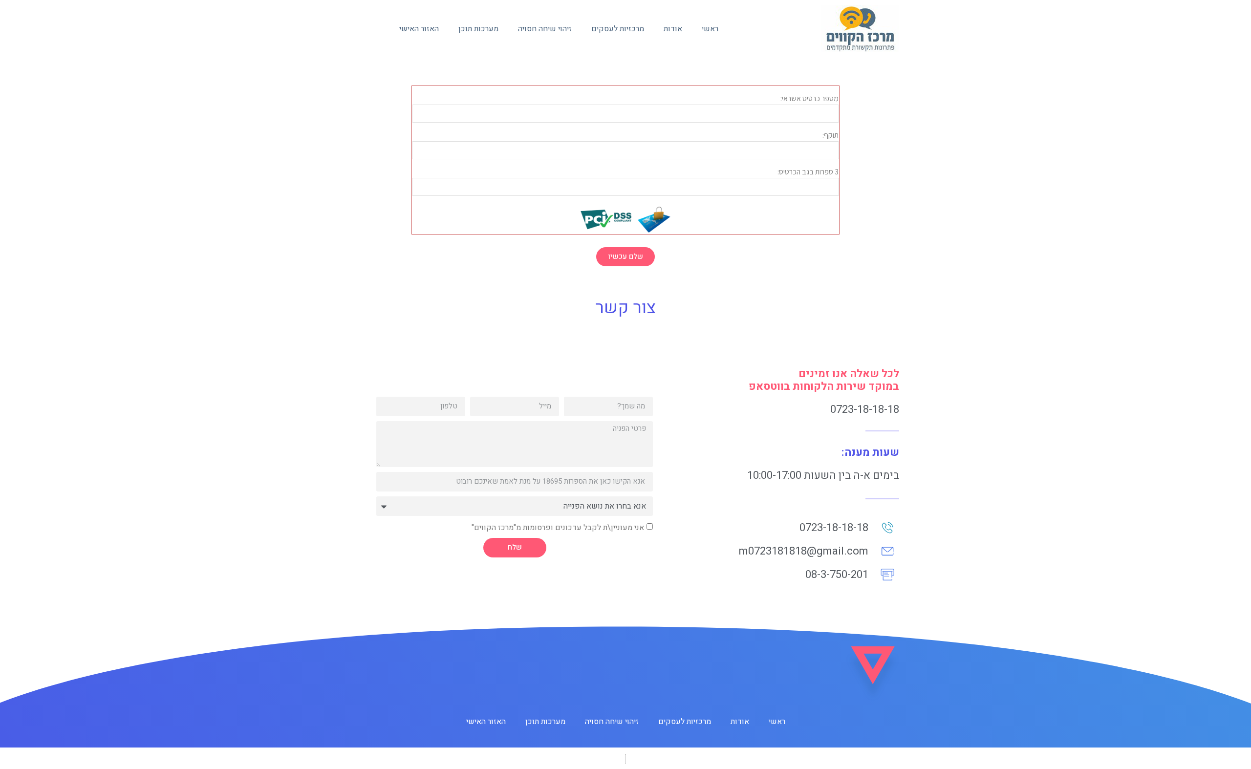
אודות (673, 29)
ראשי (710, 29)
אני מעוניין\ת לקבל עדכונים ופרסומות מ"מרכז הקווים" (558, 527)
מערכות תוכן (478, 29)
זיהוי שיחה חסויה (545, 29)
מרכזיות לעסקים (617, 29)
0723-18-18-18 (864, 409)
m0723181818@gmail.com (803, 551)
